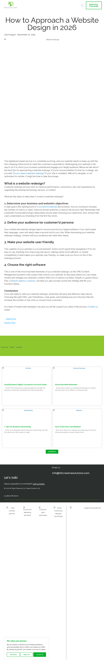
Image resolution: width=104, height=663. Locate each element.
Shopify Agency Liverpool (23, 281)
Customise (13, 654)
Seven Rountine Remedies (66, 385)
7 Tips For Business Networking (17, 427)
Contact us (93, 306)
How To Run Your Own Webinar (68, 427)
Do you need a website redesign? (29, 173)
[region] (26, 648)
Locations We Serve (11, 496)
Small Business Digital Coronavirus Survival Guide (25, 385)
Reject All (26, 654)
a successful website (47, 207)
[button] (82, 5)
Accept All (39, 654)
